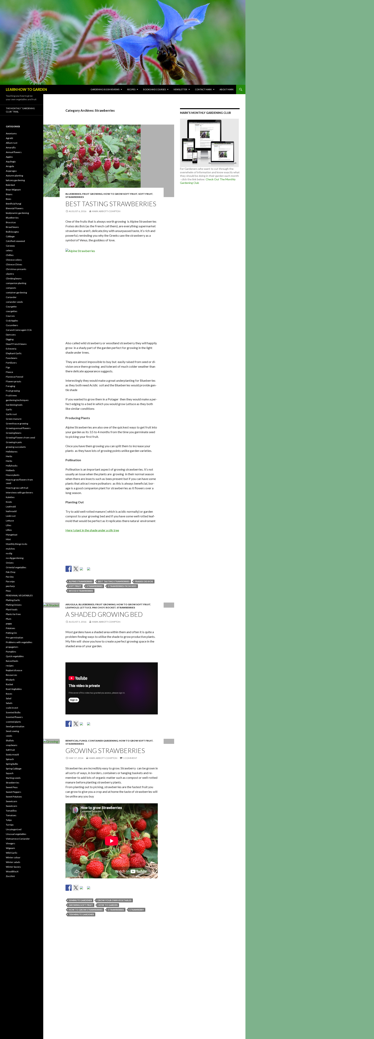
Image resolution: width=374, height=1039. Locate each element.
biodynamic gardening (17, 213)
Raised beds (12, 660)
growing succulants (16, 446)
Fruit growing (92, 193)
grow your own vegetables (114, 900)
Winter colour (13, 857)
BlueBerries (73, 193)
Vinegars (10, 843)
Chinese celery (14, 259)
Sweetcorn (11, 801)
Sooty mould (12, 754)
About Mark (227, 89)
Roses (9, 693)
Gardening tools (14, 404)
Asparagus (11, 170)
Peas (8, 590)
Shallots (10, 740)
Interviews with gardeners (19, 492)
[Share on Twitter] (76, 569)
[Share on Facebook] (68, 569)
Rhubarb (10, 679)
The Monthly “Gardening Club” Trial (20, 110)
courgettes (11, 311)
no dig (9, 553)
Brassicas (11, 222)
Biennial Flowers (14, 208)
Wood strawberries (81, 590)
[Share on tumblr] (83, 570)
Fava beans (11, 358)
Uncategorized (13, 829)
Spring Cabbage (13, 768)
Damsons (11, 334)
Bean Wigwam (13, 189)
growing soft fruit (81, 905)
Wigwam (10, 848)
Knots (9, 501)
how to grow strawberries (86, 909)
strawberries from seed (122, 586)
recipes (10, 665)
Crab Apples (12, 320)
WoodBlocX (12, 871)
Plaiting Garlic (13, 600)
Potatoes (10, 628)
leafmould (11, 511)
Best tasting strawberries (114, 581)
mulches (10, 548)
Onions (10, 562)
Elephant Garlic (14, 353)
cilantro (10, 273)
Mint (8, 539)
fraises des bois (144, 581)
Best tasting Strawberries (110, 204)
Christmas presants (16, 269)
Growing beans (13, 432)
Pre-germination (14, 637)
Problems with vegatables (19, 642)
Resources (11, 674)
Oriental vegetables (16, 567)
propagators (12, 646)
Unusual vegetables (16, 834)
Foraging (10, 386)
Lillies (9, 529)
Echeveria (11, 348)
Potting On (11, 632)
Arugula (71, 604)
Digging (9, 339)
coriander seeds (14, 301)
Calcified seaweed (15, 241)
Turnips (10, 824)
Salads (9, 703)
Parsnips (10, 581)
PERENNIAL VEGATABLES (19, 595)
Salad (8, 698)
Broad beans (12, 227)
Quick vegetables (15, 656)
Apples (9, 156)
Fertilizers (11, 362)
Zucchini (10, 876)
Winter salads (13, 862)
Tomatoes (11, 815)
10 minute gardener (80, 900)
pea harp (10, 586)
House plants (12, 474)
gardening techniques (17, 400)
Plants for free (13, 614)
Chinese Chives (14, 264)
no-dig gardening (14, 558)
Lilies (8, 525)
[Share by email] (90, 570)
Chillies (10, 255)
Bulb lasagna (12, 231)
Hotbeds (10, 470)
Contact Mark (203, 89)
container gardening (103, 740)
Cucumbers (12, 325)
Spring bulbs (12, 763)
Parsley (10, 576)
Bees (8, 198)
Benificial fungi (76, 740)
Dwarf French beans (16, 343)
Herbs (9, 456)
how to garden (108, 905)
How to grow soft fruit (120, 193)
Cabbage (10, 236)
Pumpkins (11, 651)
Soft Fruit (75, 586)
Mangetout (11, 534)
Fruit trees (11, 395)
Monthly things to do (16, 544)
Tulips (9, 820)
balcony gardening (15, 180)
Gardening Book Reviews (105, 89)
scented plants (13, 721)
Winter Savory (13, 866)
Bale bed (10, 184)
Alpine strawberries (81, 581)
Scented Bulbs (13, 712)
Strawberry (137, 909)
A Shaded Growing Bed (104, 614)
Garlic (9, 409)
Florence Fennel (14, 376)
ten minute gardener (81, 914)
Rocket (111, 607)
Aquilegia (11, 161)
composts (11, 287)
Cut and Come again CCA (19, 329)
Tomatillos (11, 810)
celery (9, 250)
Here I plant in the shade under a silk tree (92, 530)
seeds (9, 735)
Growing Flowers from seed (20, 437)
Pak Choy (98, 607)
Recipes (131, 89)
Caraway (10, 245)
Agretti (9, 138)
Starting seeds (13, 777)
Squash (9, 773)
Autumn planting (14, 175)
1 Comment (130, 758)
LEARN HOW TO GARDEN (26, 89)
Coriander (11, 297)
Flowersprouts (13, 381)
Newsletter (180, 89)
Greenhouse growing (17, 423)
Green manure (13, 418)
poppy (9, 623)
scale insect (12, 707)
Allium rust (11, 142)
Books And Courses (154, 89)
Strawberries (74, 197)
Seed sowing (12, 731)
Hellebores (12, 451)
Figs (8, 367)
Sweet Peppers (13, 791)
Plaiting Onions (14, 604)
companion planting (16, 283)
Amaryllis (11, 147)
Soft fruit (145, 193)
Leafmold (72, 607)
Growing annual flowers (18, 428)
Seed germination (15, 726)
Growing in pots (14, 442)
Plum (8, 618)
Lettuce (85, 607)
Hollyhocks (12, 465)
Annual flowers (14, 152)
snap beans (11, 745)
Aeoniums (11, 133)
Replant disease (14, 670)
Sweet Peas (12, 787)
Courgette (11, 306)
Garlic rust (11, 414)
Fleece (9, 372)
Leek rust (11, 515)
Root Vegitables (14, 689)
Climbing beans (14, 278)
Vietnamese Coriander (18, 838)
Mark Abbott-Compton (106, 211)
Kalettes (10, 497)
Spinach (10, 759)
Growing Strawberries (105, 750)
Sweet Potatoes (14, 796)
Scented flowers (14, 717)
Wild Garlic (11, 852)
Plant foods (12, 609)
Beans (9, 194)
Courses (10, 315)
